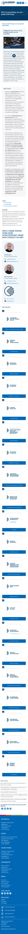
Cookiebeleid (4, 922)
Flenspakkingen (7, 204)
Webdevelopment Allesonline (8, 929)
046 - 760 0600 (5, 843)
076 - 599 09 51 (5, 886)
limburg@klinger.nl (5, 842)
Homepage (4, 903)
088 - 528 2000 (5, 858)
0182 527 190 (5, 872)
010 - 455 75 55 (5, 829)
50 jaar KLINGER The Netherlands (9, 792)
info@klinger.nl (10, 301)
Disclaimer (3, 924)
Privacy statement (5, 926)
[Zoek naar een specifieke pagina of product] (23, 3)
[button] (26, 3)
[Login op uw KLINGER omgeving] (18, 3)
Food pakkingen (8, 202)
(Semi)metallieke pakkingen (10, 206)
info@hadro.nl (4, 870)
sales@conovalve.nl (6, 885)
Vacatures (3, 901)
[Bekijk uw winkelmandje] (20, 3)
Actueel (3, 899)
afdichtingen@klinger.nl (12, 261)
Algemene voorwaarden (7, 921)
